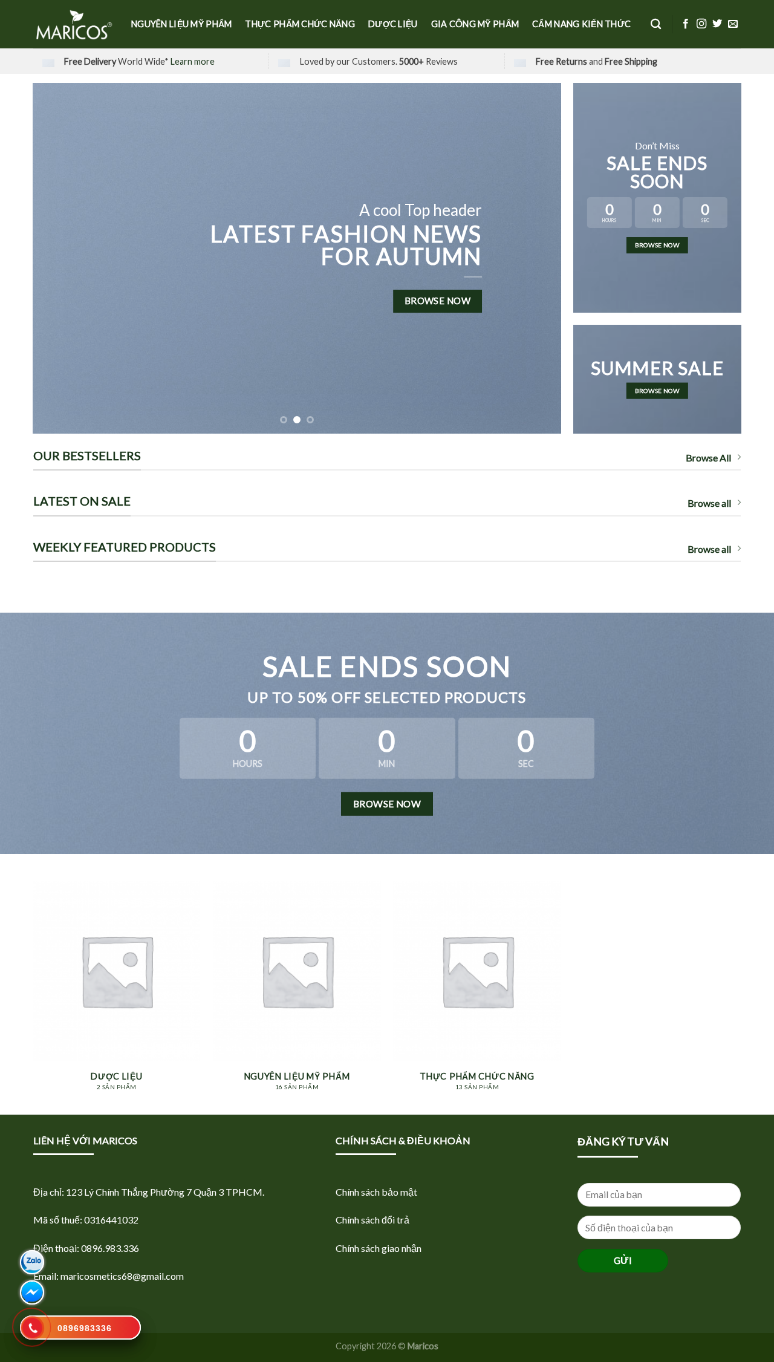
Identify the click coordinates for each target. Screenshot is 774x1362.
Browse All (708, 457)
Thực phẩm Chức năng (299, 24)
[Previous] (58, 258)
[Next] (536, 258)
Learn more (193, 61)
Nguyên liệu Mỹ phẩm (181, 24)
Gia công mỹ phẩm (475, 24)
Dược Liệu (393, 24)
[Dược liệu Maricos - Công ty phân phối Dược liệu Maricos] (73, 24)
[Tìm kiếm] (656, 24)
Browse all (709, 503)
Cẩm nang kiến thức (581, 24)
